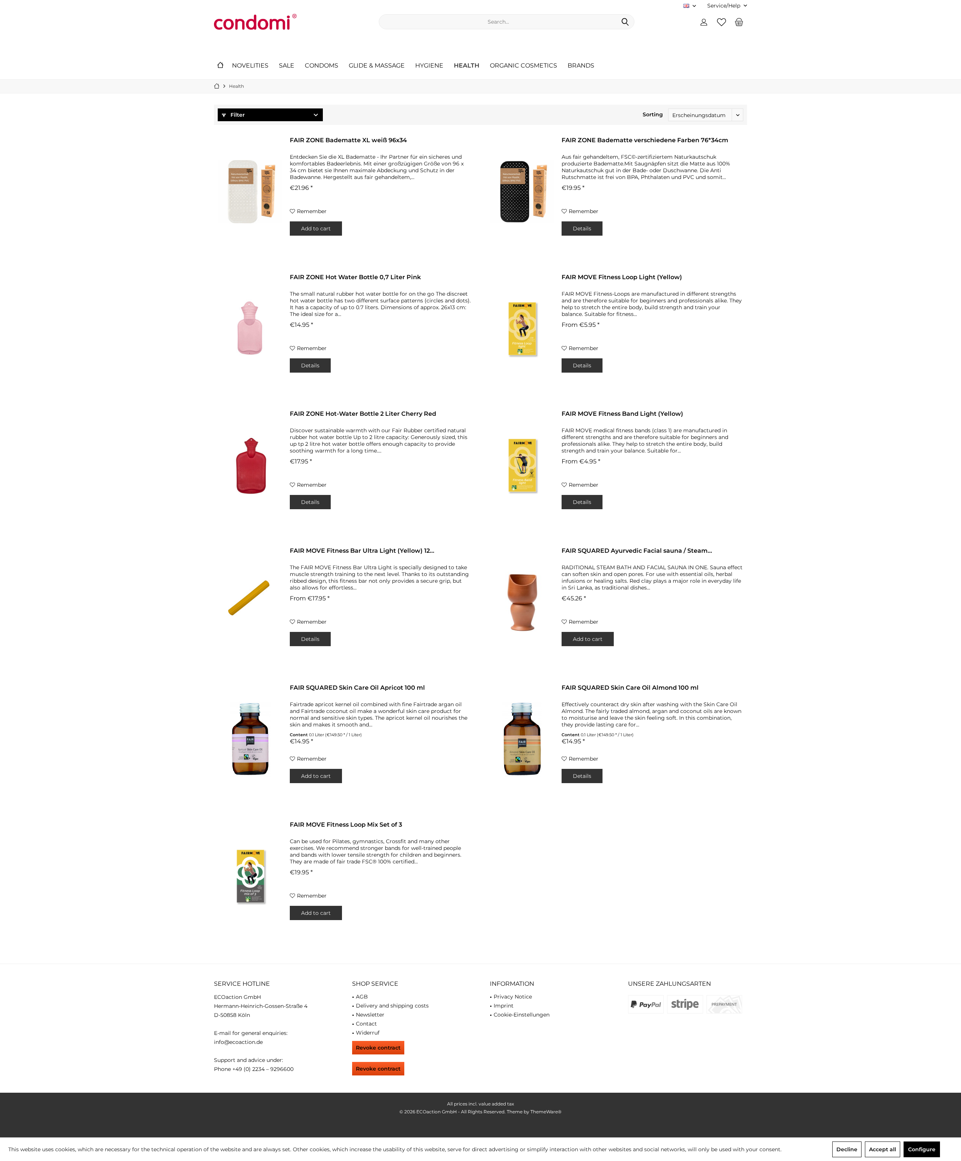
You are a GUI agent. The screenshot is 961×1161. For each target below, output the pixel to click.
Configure (921, 1149)
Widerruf (368, 1032)
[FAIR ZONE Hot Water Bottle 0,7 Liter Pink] (250, 329)
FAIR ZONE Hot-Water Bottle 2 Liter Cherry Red (363, 413)
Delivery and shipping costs (392, 1005)
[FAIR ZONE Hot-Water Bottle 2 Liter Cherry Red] (250, 465)
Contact (366, 1023)
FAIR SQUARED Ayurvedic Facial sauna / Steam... (637, 550)
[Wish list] (721, 21)
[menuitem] (724, 6)
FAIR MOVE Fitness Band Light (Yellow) (622, 413)
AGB (362, 996)
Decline (846, 1149)
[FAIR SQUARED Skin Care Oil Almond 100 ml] (522, 739)
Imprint (504, 1005)
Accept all (882, 1149)
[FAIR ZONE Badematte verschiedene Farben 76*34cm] (522, 192)
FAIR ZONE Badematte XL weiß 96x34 (348, 140)
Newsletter (370, 1014)
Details (582, 228)
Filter (237, 114)
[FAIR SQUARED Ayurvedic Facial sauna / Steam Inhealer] (522, 602)
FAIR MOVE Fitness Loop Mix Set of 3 (346, 824)
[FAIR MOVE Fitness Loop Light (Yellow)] (522, 329)
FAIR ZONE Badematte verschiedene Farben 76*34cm (645, 140)
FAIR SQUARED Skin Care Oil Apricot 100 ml (357, 687)
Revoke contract (378, 1047)
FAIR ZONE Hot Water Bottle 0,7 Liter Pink (355, 277)
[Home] (220, 66)
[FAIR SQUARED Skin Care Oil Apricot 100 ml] (250, 739)
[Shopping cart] (739, 21)
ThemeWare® (546, 1111)
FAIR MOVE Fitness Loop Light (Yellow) (622, 277)
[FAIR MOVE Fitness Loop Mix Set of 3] (250, 876)
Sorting (653, 114)
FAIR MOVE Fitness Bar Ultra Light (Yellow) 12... (362, 550)
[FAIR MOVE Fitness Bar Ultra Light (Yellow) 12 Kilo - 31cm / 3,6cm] (250, 602)
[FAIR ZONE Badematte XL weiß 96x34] (250, 192)
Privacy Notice (513, 996)
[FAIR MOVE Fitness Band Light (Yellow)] (522, 465)
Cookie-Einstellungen (522, 1014)
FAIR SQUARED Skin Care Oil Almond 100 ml (630, 687)
